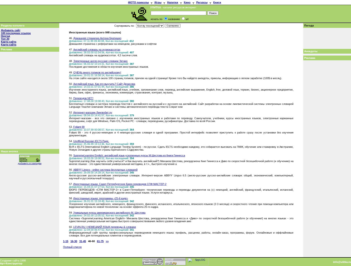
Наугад (5, 36)
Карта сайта (8, 41)
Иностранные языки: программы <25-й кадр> (100, 198)
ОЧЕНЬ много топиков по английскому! (97, 72)
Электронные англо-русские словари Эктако (100, 61)
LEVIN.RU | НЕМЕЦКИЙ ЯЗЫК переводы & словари (104, 226)
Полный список (72, 247)
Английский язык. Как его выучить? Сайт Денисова (104, 83)
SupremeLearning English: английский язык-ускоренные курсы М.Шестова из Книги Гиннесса (129, 155)
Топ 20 (5, 38)
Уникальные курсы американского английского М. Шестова (109, 212)
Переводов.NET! (83, 98)
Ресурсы (201, 2)
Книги (217, 2)
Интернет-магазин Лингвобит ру (92, 112)
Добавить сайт (10, 30)
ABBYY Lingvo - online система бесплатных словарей (105, 169)
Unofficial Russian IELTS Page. (91, 141)
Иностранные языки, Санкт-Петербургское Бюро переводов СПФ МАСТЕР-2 (119, 184)
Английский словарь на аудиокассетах (96, 49)
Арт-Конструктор (11, 263)
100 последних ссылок (16, 33)
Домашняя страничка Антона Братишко (97, 38)
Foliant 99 (79, 126)
